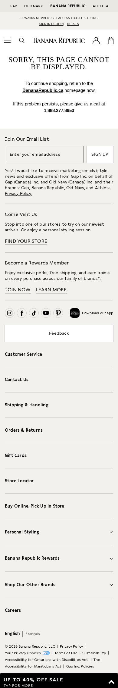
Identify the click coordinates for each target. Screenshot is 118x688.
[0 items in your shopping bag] (110, 40)
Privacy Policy (71, 646)
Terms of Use (65, 653)
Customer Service (23, 354)
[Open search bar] (22, 40)
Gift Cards (16, 455)
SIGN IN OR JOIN (51, 24)
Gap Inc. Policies (80, 666)
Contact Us (16, 379)
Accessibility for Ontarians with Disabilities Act (47, 660)
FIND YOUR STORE (26, 241)
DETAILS (73, 24)
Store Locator (19, 480)
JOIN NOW (18, 289)
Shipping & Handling (26, 404)
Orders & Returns (24, 430)
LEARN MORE (51, 289)
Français (32, 634)
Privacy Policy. (18, 193)
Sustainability (94, 653)
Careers (13, 610)
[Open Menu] (7, 40)
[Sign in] (96, 40)
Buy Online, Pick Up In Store (34, 506)
